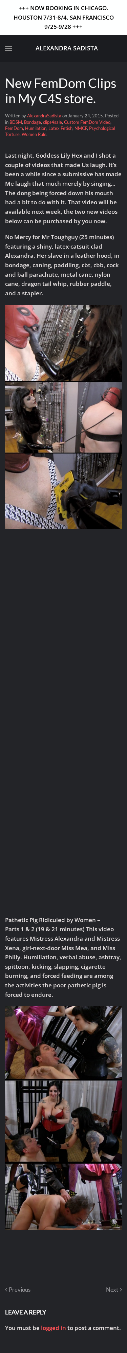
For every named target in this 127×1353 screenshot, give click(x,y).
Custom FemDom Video (87, 122)
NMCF (81, 128)
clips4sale (52, 122)
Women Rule (34, 134)
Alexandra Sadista (67, 48)
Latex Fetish (60, 128)
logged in (53, 1328)
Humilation (35, 128)
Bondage (32, 122)
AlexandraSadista (44, 115)
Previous (19, 1289)
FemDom (14, 128)
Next (112, 1289)
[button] (8, 48)
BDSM (15, 122)
